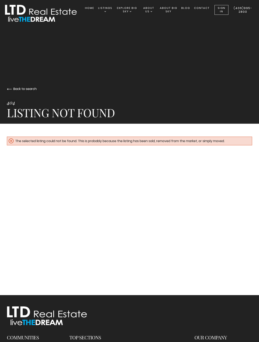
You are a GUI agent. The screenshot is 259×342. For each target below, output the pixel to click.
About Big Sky (168, 9)
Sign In (221, 9)
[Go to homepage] (45, 13)
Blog (185, 8)
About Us (148, 9)
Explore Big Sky (127, 9)
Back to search (25, 89)
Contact (202, 8)
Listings (105, 8)
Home (89, 8)
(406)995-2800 (243, 10)
